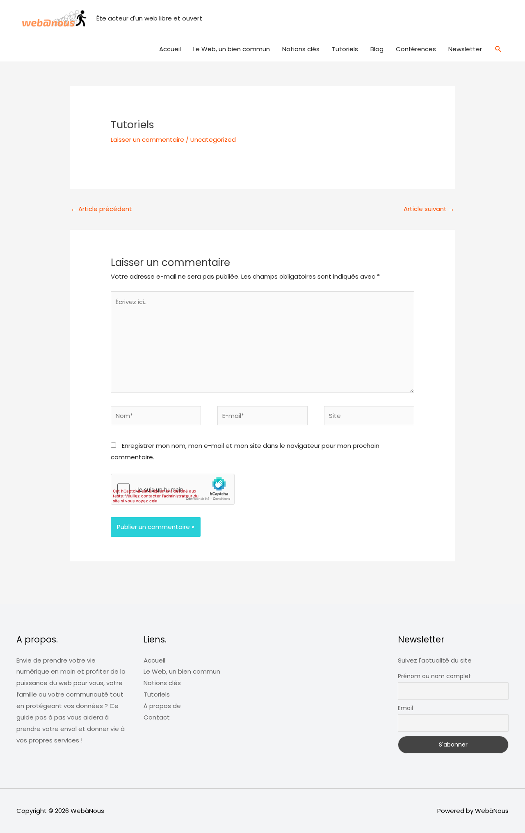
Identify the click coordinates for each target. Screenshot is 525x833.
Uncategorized (213, 139)
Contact (157, 717)
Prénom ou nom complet (434, 676)
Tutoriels (345, 49)
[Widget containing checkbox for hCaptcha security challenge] (173, 489)
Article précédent (101, 208)
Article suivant (429, 208)
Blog (376, 49)
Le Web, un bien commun (231, 49)
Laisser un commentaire (147, 139)
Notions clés (301, 49)
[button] (498, 49)
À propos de (162, 705)
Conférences (416, 49)
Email (405, 708)
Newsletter (465, 49)
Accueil (170, 49)
